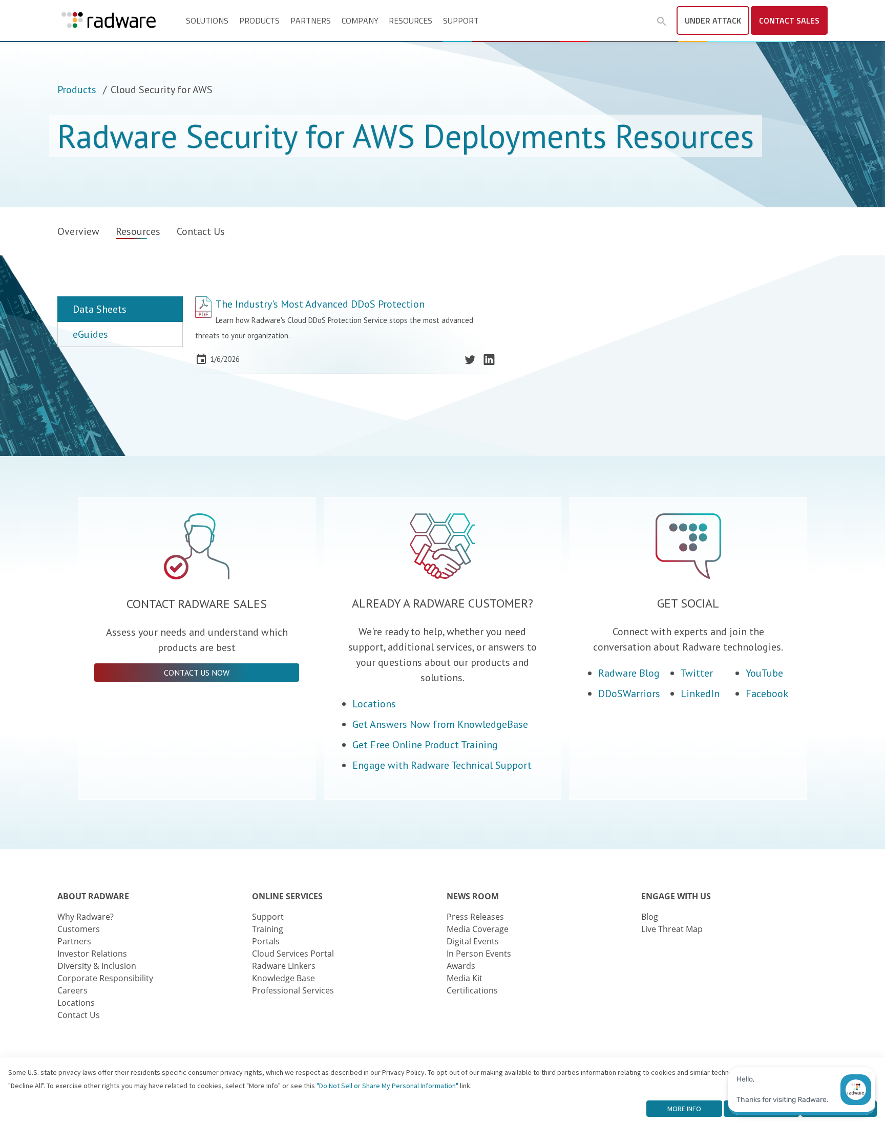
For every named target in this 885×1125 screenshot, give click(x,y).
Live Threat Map (672, 929)
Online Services (287, 896)
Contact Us (201, 231)
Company (360, 20)
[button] (662, 21)
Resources (410, 20)
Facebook (767, 693)
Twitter (697, 673)
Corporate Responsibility (105, 978)
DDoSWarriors (629, 693)
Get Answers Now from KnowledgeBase (440, 724)
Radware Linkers (283, 965)
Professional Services (293, 990)
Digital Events (473, 941)
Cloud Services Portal (293, 953)
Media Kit (464, 978)
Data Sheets (100, 309)
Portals (266, 941)
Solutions (207, 20)
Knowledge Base (283, 978)
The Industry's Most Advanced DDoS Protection (320, 304)
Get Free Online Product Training (425, 744)
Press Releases (475, 916)
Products (259, 20)
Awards (461, 965)
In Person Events (479, 953)
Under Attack (713, 20)
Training (267, 929)
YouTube (764, 673)
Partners (310, 20)
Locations (374, 703)
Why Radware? (85, 916)
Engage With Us (676, 896)
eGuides (90, 334)
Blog (649, 916)
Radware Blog (629, 673)
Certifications (472, 990)
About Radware (93, 896)
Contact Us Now (196, 672)
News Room (473, 896)
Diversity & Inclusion (96, 965)
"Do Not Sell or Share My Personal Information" (387, 1085)
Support (461, 20)
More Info (684, 1108)
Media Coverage (478, 929)
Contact (789, 20)
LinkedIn (700, 693)
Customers (78, 929)
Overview (78, 231)
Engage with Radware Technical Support (442, 765)
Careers (72, 990)
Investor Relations (92, 953)
